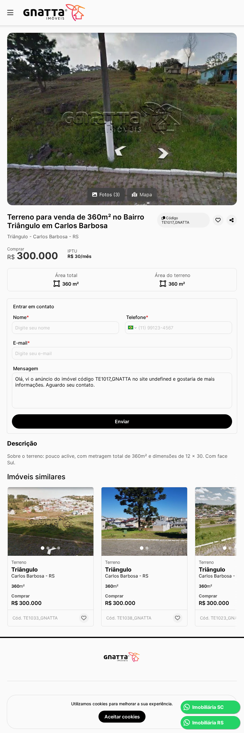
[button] (122, 119)
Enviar (122, 421)
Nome (21, 317)
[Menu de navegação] (10, 12)
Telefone (137, 317)
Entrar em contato (33, 306)
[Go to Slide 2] (47, 548)
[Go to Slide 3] (53, 548)
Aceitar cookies (122, 717)
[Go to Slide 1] (42, 548)
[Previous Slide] (12, 119)
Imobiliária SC (208, 707)
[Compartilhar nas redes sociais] (231, 220)
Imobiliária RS (207, 723)
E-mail (21, 343)
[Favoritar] (218, 220)
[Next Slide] (232, 119)
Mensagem (25, 368)
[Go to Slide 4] (58, 548)
